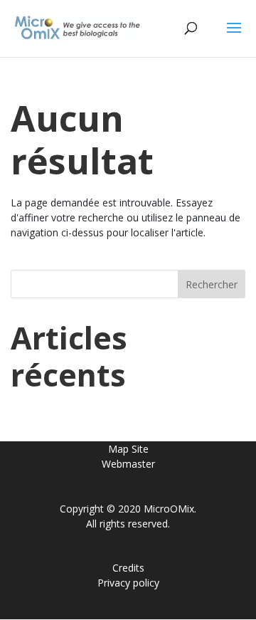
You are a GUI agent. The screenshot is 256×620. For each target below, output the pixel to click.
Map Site (128, 449)
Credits (128, 567)
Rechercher (212, 284)
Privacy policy (128, 582)
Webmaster (128, 464)
